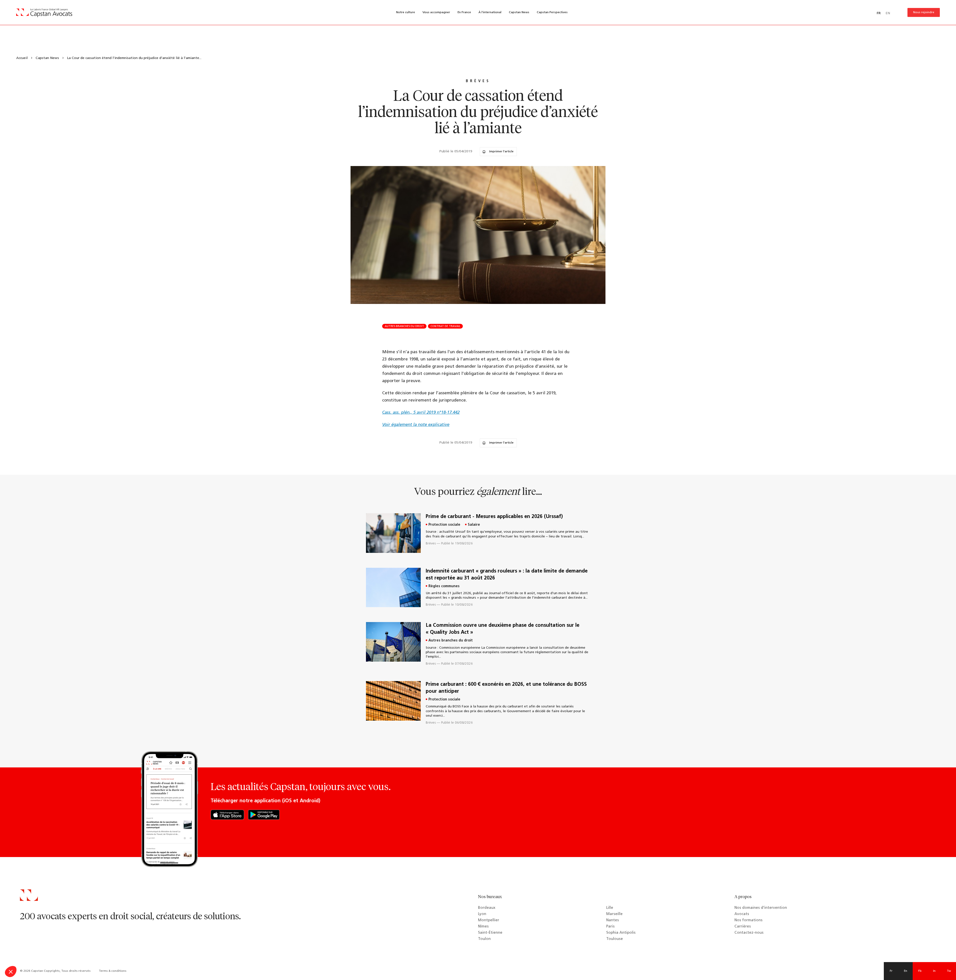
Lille (609, 908)
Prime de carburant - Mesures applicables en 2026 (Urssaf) (494, 516)
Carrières (742, 926)
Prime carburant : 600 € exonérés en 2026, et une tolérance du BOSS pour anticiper (506, 688)
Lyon (482, 914)
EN (888, 13)
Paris (610, 926)
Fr (891, 971)
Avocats (741, 914)
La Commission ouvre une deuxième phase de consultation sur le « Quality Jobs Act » (502, 629)
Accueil (22, 58)
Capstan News (519, 12)
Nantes (612, 920)
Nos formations (748, 920)
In (934, 971)
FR (879, 13)
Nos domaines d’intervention (760, 908)
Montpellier (488, 920)
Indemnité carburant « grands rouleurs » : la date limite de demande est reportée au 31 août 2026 (507, 575)
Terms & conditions (112, 971)
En (905, 971)
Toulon (484, 939)
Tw (949, 971)
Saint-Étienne (490, 933)
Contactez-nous (749, 933)
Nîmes (483, 926)
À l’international (489, 12)
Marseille (614, 914)
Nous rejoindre (923, 12)
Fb (920, 971)
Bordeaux (486, 908)
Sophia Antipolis (621, 933)
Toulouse (614, 939)
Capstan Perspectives (552, 12)
